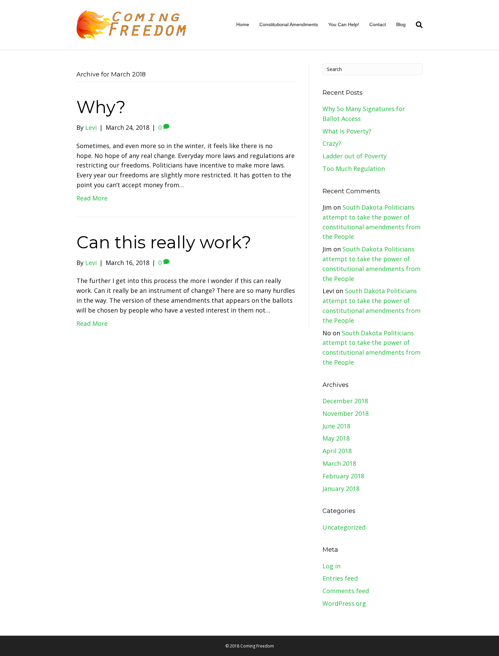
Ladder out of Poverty (354, 156)
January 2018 (340, 488)
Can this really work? (163, 242)
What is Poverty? (346, 131)
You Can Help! (343, 24)
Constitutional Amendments (288, 24)
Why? (101, 107)
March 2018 (339, 463)
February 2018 (343, 476)
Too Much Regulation (353, 168)
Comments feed (345, 591)
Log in (331, 566)
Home (242, 24)
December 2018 (345, 401)
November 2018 (345, 413)
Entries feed (340, 578)
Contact (377, 24)
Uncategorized (344, 527)
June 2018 (336, 426)
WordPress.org (344, 603)
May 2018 (336, 438)
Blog (401, 24)
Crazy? (331, 143)
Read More (92, 198)
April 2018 (337, 451)
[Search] (417, 25)
